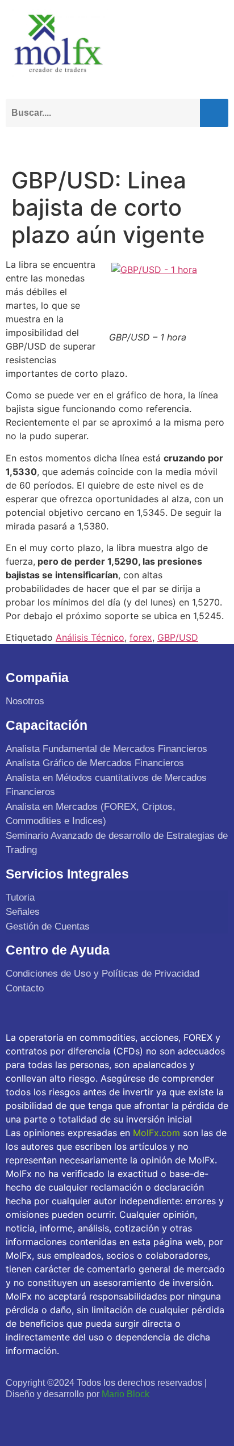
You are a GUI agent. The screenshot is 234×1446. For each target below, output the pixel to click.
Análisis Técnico (90, 637)
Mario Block (125, 1394)
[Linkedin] (90, 1415)
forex (140, 637)
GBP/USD (177, 637)
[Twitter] (41, 1415)
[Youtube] (66, 1415)
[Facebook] (16, 1415)
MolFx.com (156, 1132)
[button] (217, 143)
